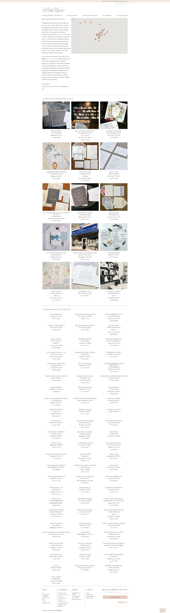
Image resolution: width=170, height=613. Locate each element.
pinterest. (119, 602)
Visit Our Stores (122, 15)
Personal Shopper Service (63, 603)
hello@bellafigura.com (91, 596)
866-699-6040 (89, 594)
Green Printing (45, 597)
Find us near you (115, 597)
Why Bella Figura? (62, 598)
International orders (62, 601)
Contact (88, 593)
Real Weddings (75, 597)
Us (43, 593)
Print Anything (72, 15)
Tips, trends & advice (76, 599)
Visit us (44, 601)
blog (43, 89)
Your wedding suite (76, 596)
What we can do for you (63, 594)
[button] (105, 33)
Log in (108, 1)
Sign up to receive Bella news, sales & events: (115, 589)
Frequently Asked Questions (62, 605)
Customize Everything (90, 15)
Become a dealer (89, 598)
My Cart (124, 1)
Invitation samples (62, 593)
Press (43, 599)
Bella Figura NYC (46, 603)
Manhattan (63, 34)
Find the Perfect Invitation (52, 15)
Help (104, 1)
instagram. (126, 602)
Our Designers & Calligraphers (46, 595)
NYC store (50, 59)
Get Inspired (107, 15)
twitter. (124, 602)
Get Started (60, 596)
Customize (60, 599)
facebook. (121, 602)
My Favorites (115, 1)
